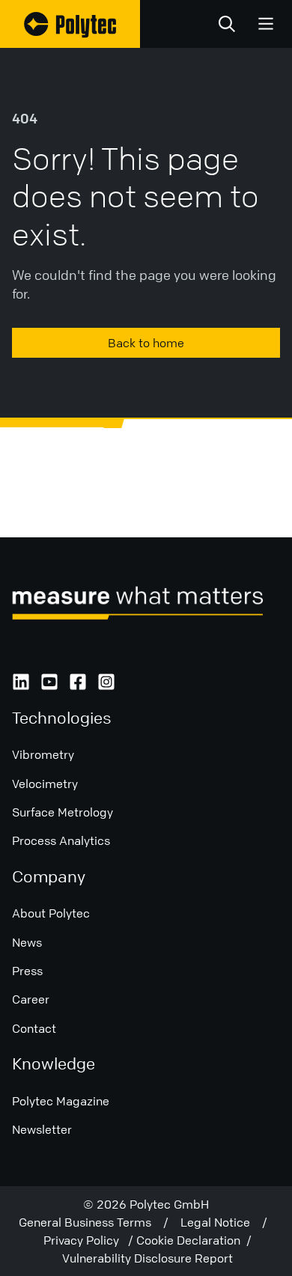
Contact (34, 1028)
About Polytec (51, 913)
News (27, 942)
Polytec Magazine (60, 1100)
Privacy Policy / (89, 1240)
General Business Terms (91, 1222)
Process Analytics (61, 840)
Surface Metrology (62, 812)
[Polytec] (70, 24)
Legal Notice (221, 1222)
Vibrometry (43, 754)
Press (27, 970)
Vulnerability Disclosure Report (147, 1258)
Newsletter (42, 1129)
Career (30, 999)
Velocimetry (45, 783)
